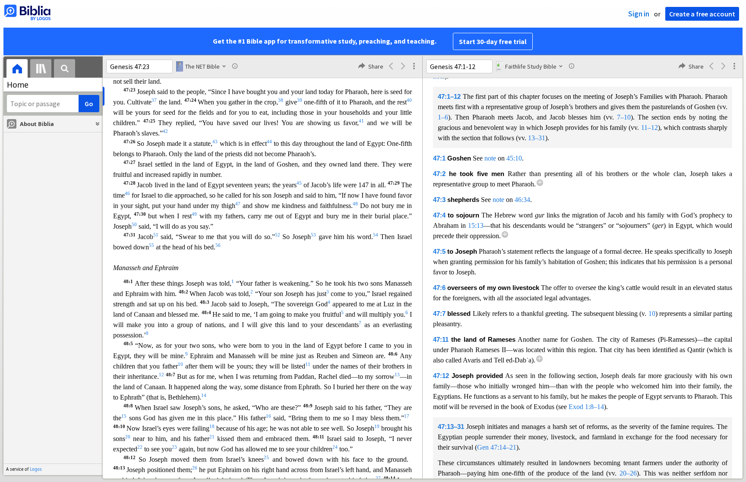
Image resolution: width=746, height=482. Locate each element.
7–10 (624, 117)
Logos (36, 469)
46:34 (522, 199)
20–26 (628, 473)
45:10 (514, 158)
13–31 (536, 138)
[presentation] (17, 69)
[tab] (17, 69)
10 (651, 313)
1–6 (443, 117)
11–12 (649, 127)
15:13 (476, 225)
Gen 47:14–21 (496, 447)
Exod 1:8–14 (586, 406)
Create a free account (702, 13)
